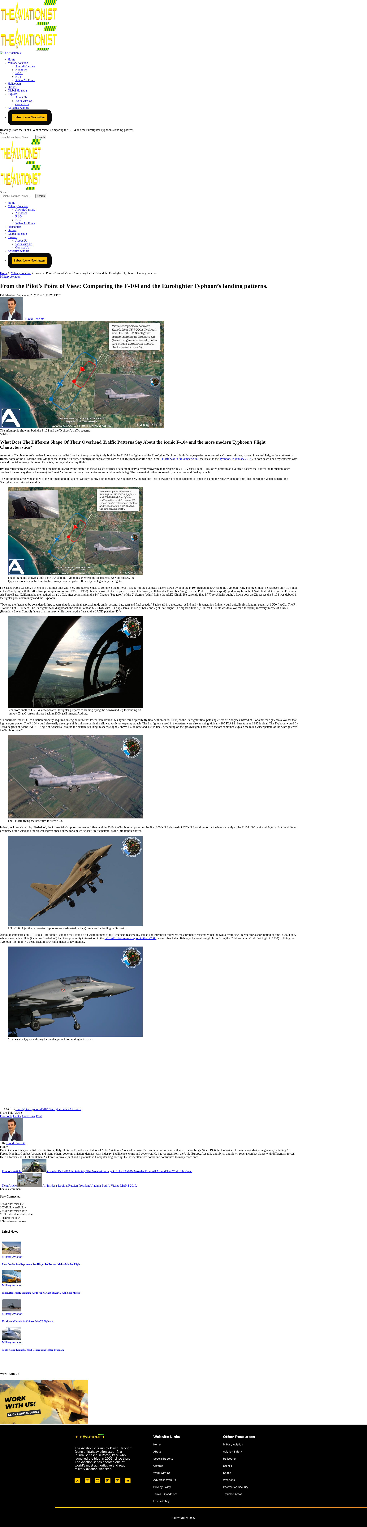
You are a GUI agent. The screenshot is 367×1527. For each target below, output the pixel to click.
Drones (227, 1465)
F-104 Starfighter (51, 1109)
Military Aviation (10, 276)
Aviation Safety (232, 1451)
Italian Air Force (71, 1109)
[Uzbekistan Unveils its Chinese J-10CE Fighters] (11, 1310)
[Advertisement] (149, 1074)
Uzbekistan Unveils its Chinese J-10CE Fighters (27, 1321)
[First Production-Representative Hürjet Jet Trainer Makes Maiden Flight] (11, 1253)
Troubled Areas (232, 1493)
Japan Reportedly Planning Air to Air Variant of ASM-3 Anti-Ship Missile (41, 1292)
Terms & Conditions (165, 1493)
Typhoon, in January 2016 (235, 458)
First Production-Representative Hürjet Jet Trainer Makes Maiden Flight (41, 1264)
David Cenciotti (34, 318)
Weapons (229, 1479)
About (157, 1451)
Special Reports (163, 1458)
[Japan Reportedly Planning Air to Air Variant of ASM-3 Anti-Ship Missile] (11, 1281)
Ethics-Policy (161, 1500)
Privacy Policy (162, 1486)
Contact (158, 1465)
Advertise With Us (164, 1479)
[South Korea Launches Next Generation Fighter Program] (11, 1339)
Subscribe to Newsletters (29, 117)
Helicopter (229, 1458)
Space (227, 1472)
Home (157, 1444)
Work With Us (161, 1472)
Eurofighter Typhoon (28, 1109)
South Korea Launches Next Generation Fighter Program (33, 1349)
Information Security (235, 1486)
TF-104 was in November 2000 (179, 458)
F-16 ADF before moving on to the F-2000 (130, 938)
